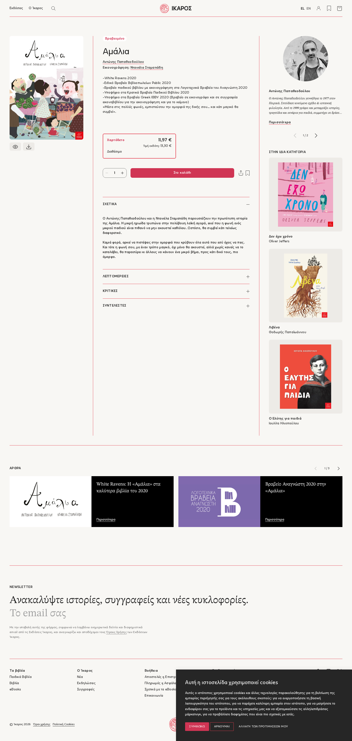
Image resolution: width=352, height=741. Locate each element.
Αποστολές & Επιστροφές (164, 677)
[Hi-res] (28, 146)
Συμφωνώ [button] (197, 726)
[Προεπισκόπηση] (15, 146)
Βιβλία (14, 683)
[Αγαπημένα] (329, 8)
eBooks (15, 689)
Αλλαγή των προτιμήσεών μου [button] (263, 726)
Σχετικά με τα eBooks (161, 689)
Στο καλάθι (182, 172)
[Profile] (318, 8)
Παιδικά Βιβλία (21, 677)
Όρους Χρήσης (116, 632)
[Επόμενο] (316, 135)
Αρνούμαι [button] (222, 726)
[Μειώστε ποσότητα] (107, 173)
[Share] (241, 173)
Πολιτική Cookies (64, 724)
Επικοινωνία (154, 695)
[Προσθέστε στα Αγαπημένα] (248, 173)
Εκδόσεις (16, 8)
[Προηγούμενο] (295, 135)
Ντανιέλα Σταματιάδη (147, 67)
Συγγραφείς (86, 689)
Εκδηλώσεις (86, 683)
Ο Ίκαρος (36, 8)
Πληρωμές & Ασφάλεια (162, 683)
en (309, 8)
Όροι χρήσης (41, 724)
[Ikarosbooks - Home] (175, 8)
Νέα (80, 677)
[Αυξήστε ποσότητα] (122, 173)
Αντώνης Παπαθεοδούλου (123, 62)
